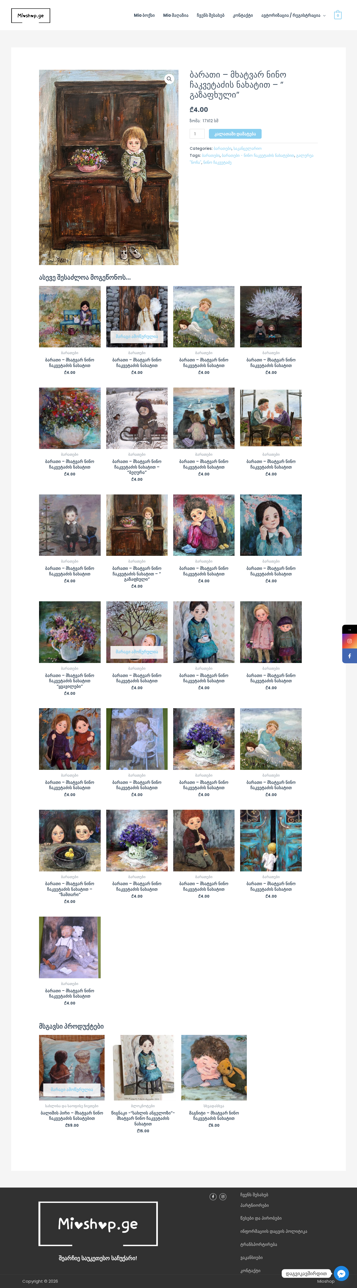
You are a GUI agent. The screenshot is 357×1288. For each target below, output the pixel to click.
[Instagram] (349, 641)
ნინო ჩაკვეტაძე (217, 162)
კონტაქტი (243, 15)
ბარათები (222, 148)
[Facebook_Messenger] (341, 1273)
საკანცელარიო (247, 148)
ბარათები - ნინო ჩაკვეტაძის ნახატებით (258, 155)
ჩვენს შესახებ (211, 15)
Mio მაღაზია (176, 15)
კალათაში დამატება (235, 134)
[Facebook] (349, 655)
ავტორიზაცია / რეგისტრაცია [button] (290, 15)
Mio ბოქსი (144, 15)
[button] (169, 79)
